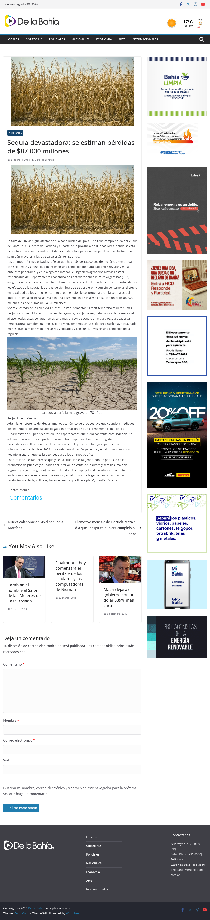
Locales (13, 39)
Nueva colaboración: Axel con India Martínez (35, 525)
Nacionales (81, 39)
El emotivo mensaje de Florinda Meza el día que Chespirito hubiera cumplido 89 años (105, 528)
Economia (104, 39)
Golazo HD (34, 39)
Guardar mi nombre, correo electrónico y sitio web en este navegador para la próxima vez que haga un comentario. (70, 791)
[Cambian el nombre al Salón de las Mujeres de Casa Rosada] (24, 559)
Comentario (13, 664)
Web (6, 760)
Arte (121, 39)
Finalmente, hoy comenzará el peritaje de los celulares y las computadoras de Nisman (70, 576)
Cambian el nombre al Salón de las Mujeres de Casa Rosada (24, 593)
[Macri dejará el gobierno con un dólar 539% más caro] (120, 559)
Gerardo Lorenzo (44, 159)
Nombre (11, 720)
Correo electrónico (19, 740)
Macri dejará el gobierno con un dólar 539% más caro (119, 597)
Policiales (57, 39)
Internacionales (145, 39)
